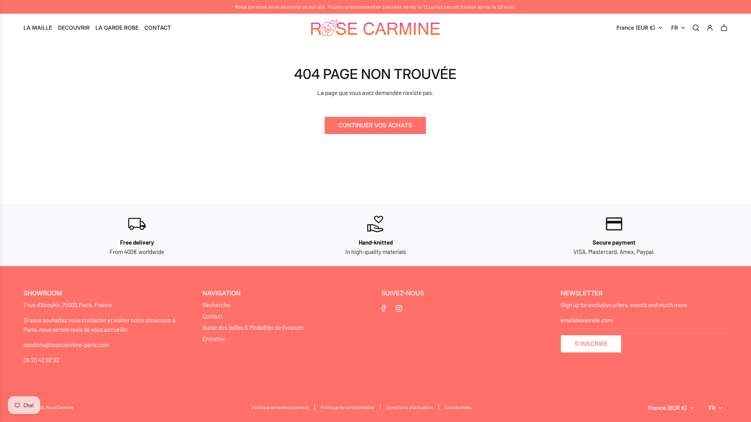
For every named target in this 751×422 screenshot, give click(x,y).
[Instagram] (399, 308)
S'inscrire (591, 343)
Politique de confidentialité (347, 407)
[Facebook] (384, 308)
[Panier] (725, 28)
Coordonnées (458, 407)
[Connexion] (711, 28)
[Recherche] (697, 28)
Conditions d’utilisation (409, 407)
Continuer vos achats (375, 125)
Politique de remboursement (280, 407)
